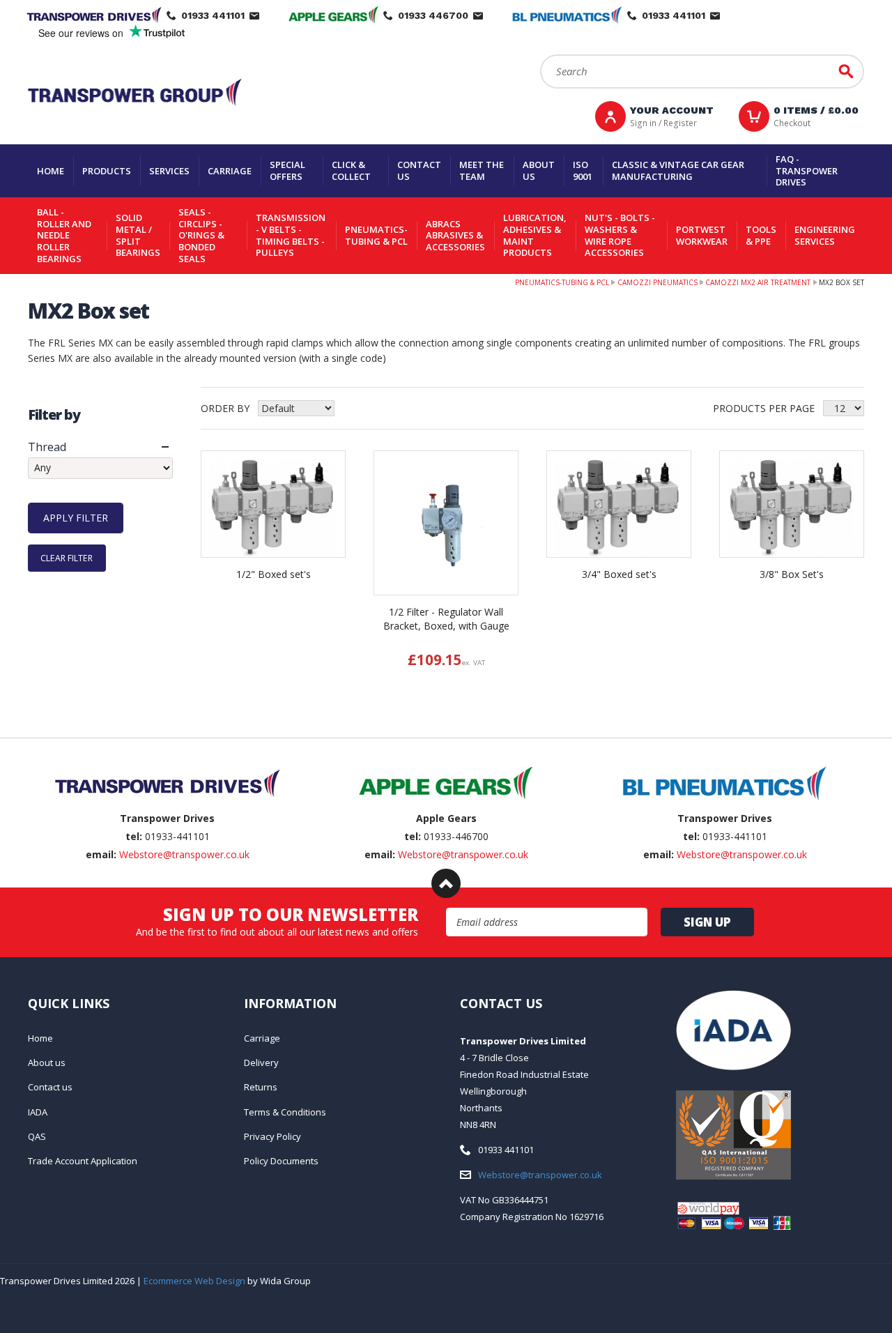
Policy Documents (281, 1161)
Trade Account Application (82, 1161)
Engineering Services (824, 235)
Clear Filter (66, 558)
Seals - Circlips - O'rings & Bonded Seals (201, 235)
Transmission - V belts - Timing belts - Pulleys (290, 235)
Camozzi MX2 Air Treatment (757, 282)
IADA (37, 1112)
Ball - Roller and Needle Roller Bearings (64, 235)
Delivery (261, 1062)
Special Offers (287, 170)
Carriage (230, 171)
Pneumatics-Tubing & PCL (376, 235)
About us (539, 170)
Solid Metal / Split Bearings (138, 235)
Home (50, 171)
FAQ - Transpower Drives (807, 170)
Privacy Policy (272, 1136)
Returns (260, 1087)
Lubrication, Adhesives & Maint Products (535, 235)
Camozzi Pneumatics (657, 282)
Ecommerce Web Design (194, 1280)
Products (106, 171)
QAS (37, 1136)
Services (169, 171)
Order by (225, 408)
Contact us (419, 170)
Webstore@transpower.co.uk (184, 854)
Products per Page (764, 408)
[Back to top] (446, 883)
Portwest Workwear (702, 235)
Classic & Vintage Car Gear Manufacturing (678, 170)
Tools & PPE (761, 235)
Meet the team (481, 170)
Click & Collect (351, 170)
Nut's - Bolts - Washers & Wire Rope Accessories (620, 235)
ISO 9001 (582, 170)
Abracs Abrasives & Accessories (455, 235)
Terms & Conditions (285, 1112)
